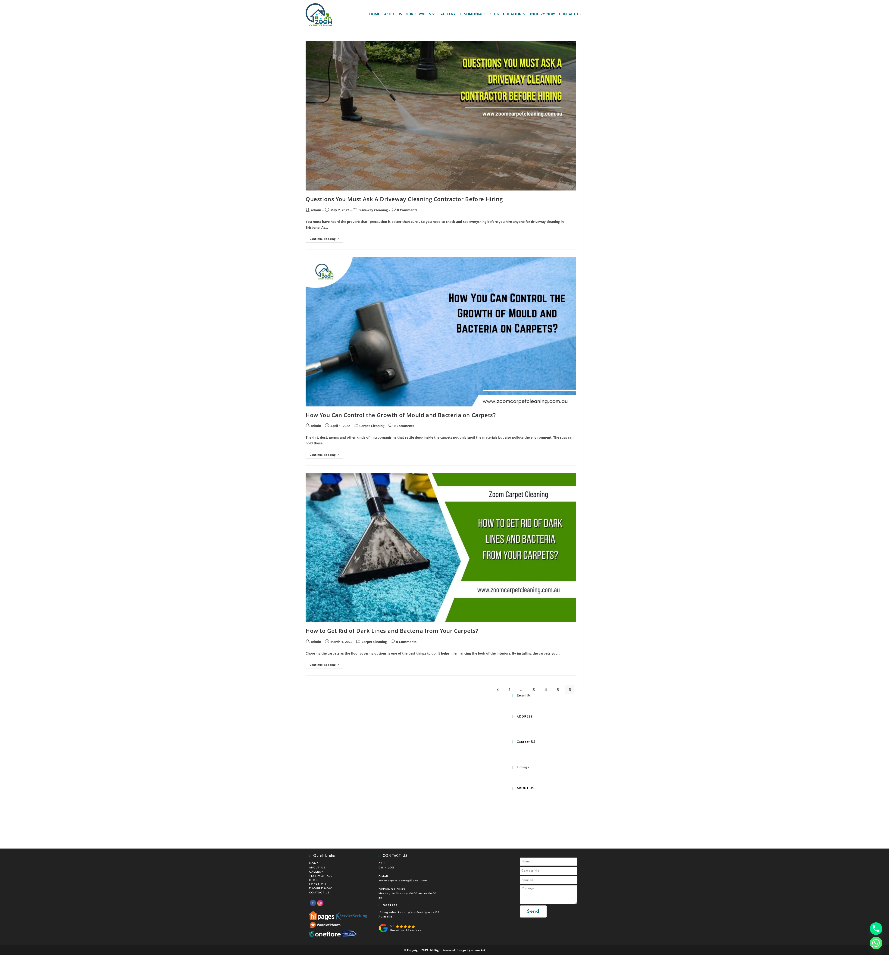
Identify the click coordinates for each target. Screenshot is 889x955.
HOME (314, 863)
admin (316, 210)
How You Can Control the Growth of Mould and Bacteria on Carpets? (401, 415)
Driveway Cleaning (373, 210)
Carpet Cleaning (372, 426)
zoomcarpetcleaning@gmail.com (403, 880)
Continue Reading (326, 237)
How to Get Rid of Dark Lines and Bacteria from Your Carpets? (392, 630)
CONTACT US (319, 892)
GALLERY (316, 872)
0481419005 (387, 867)
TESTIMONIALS (320, 876)
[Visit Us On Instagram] (320, 903)
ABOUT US (317, 867)
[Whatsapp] (876, 943)
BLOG (313, 880)
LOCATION (317, 884)
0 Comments (407, 210)
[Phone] (876, 928)
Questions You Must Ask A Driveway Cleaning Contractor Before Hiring (404, 199)
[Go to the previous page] (497, 689)
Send (533, 911)
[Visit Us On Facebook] (312, 903)
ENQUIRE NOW (320, 888)
